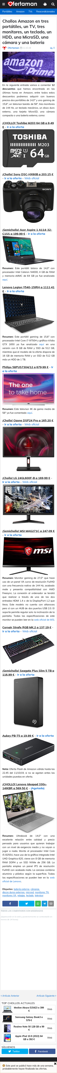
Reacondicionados (45, 11)
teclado (30, 895)
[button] (3, 4)
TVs (30, 11)
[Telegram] (44, 903)
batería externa (21, 889)
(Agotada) (37, 788)
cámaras (35, 889)
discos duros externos (13, 892)
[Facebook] (10, 903)
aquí (4, 279)
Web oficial (31, 178)
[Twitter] (27, 903)
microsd (30, 892)
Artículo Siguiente (46, 996)
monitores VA (9, 895)
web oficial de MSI (44, 619)
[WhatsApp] (38, 903)
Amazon (20, 11)
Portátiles (7, 11)
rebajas (21, 895)
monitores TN (42, 892)
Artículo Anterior (10, 996)
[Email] (51, 903)
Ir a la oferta (15, 127)
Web (49, 1009)
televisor (39, 895)
